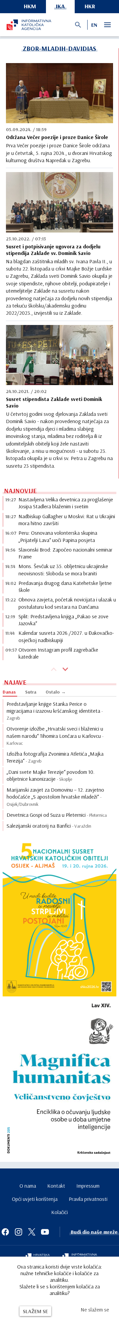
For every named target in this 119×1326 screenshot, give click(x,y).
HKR (90, 6)
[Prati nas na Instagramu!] (18, 1232)
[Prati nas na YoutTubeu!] (45, 1232)
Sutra (30, 692)
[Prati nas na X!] (32, 1232)
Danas (9, 692)
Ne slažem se (95, 1309)
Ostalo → (56, 692)
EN (94, 24)
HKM (30, 6)
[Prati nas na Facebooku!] (5, 1232)
